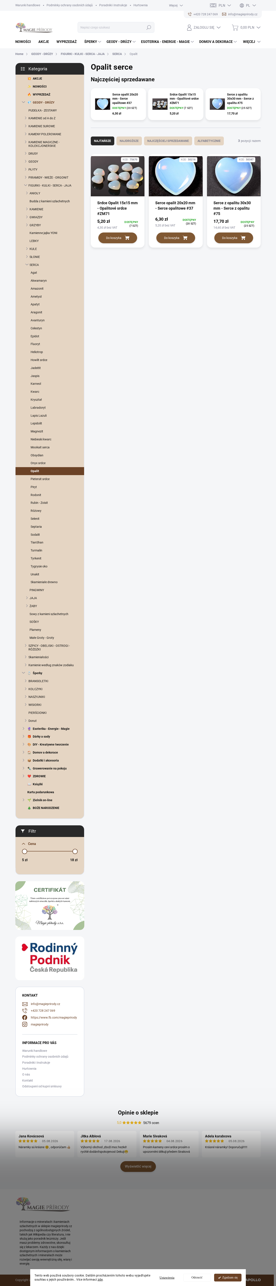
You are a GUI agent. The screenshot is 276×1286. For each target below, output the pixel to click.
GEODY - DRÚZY (44, 102)
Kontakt (27, 1080)
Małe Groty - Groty (42, 637)
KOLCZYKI (35, 689)
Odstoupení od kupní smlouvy (42, 1086)
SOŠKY (34, 621)
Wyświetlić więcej (138, 1166)
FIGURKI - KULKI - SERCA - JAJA (49, 185)
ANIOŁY (35, 193)
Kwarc (35, 391)
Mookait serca (40, 447)
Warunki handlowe (27, 5)
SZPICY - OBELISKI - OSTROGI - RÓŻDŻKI (49, 647)
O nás (26, 1074)
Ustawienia (167, 1277)
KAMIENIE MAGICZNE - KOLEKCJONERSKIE (44, 144)
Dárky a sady (41, 736)
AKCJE (37, 78)
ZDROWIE (39, 776)
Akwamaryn (39, 280)
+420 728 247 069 (43, 1010)
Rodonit (36, 495)
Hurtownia (140, 5)
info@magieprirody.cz (45, 1004)
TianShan (37, 542)
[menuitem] (24, 41)
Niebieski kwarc (41, 439)
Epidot (35, 336)
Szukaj (148, 27)
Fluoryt (35, 344)
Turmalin (36, 550)
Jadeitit (36, 368)
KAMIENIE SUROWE (41, 126)
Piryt (34, 487)
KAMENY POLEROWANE (44, 134)
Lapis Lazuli (39, 415)
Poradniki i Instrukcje (113, 5)
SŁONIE (35, 257)
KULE (33, 249)
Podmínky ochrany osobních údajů (70, 5)
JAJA (33, 598)
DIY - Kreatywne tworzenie (51, 744)
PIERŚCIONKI (37, 712)
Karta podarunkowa (40, 792)
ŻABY (33, 606)
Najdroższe (129, 141)
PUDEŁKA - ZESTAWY (42, 110)
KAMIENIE (36, 209)
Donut (32, 720)
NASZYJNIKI (36, 697)
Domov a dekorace (45, 752)
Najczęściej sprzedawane (168, 141)
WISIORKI (34, 705)
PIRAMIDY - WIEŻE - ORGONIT (48, 177)
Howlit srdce (39, 360)
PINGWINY (37, 590)
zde (100, 1279)
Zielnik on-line (42, 800)
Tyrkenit (36, 558)
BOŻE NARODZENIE (46, 808)
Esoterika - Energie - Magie (51, 728)
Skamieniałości (38, 657)
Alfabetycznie (209, 141)
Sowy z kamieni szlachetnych (49, 614)
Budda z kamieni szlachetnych (50, 201)
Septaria (36, 526)
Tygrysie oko (39, 566)
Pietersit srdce (40, 479)
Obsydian (37, 455)
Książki (38, 784)
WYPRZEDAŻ (41, 94)
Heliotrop (37, 352)
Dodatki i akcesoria (46, 760)
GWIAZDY (36, 217)
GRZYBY (35, 225)
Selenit (35, 518)
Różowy (36, 510)
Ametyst (36, 296)
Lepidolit (36, 423)
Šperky (37, 673)
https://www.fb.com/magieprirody (54, 1017)
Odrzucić (196, 1277)
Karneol (36, 383)
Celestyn (36, 328)
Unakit (35, 574)
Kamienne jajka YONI (43, 233)
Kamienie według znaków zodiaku (51, 665)
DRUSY (33, 153)
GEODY (33, 161)
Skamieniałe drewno (44, 582)
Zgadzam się (230, 1277)
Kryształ (36, 399)
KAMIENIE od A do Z (41, 118)
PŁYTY (32, 169)
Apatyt (35, 304)
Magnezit (37, 431)
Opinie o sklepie (138, 1112)
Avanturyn (38, 320)
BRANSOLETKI (38, 681)
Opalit (35, 471)
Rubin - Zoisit (39, 502)
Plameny (35, 629)
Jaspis (35, 376)
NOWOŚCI (40, 86)
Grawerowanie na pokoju (50, 768)
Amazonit (37, 288)
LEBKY (34, 241)
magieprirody (40, 1024)
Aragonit (36, 312)
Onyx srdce (38, 463)
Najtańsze (102, 141)
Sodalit (35, 534)
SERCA (34, 265)
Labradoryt (38, 407)
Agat (34, 272)
